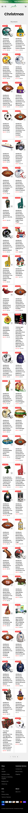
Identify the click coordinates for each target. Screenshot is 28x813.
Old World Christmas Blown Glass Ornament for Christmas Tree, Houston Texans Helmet (7, 679)
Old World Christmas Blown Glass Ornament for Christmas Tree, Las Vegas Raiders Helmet (7, 370)
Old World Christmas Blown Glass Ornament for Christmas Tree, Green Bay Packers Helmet (7, 71)
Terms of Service (6, 797)
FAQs (3, 792)
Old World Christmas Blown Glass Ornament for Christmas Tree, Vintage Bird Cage (20, 537)
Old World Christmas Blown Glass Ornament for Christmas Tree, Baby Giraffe (7, 398)
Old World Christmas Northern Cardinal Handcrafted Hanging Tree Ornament (7, 303)
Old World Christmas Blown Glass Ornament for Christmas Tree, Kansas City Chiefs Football (7, 100)
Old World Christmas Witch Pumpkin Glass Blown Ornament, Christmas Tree (20, 706)
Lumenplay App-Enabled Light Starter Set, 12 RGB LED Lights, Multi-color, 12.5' (20, 621)
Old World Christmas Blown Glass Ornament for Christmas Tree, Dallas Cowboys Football (20, 303)
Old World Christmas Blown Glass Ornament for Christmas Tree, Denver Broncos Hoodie (20, 679)
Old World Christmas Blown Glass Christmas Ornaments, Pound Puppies (20, 398)
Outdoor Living (5, 774)
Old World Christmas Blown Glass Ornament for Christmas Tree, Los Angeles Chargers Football (7, 186)
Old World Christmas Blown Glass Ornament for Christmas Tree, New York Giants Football (7, 594)
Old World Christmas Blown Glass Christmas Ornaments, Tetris (19, 508)
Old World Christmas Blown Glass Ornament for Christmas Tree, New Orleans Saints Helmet (7, 425)
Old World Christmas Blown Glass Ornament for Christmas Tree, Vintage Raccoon (7, 707)
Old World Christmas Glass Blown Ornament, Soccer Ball (6, 127)
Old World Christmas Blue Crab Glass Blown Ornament (7, 452)
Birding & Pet (5, 781)
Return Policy (19, 771)
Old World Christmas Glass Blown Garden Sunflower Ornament (6, 331)
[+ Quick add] (11, 34)
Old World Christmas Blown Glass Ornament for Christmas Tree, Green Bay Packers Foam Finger (7, 274)
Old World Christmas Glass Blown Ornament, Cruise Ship (6, 157)
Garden (4, 771)
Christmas (4, 784)
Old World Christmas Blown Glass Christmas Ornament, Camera (19, 158)
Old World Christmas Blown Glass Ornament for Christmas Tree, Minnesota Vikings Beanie (20, 100)
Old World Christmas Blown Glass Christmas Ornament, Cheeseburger (20, 424)
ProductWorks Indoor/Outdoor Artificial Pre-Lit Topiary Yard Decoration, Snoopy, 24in (7, 481)
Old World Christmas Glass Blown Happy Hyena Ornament (7, 564)
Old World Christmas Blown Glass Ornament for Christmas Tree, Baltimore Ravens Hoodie (20, 370)
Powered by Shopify (18, 808)
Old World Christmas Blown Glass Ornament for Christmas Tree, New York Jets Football (20, 453)
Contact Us (19, 769)
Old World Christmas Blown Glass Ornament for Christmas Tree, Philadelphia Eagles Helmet (7, 43)
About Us (18, 792)
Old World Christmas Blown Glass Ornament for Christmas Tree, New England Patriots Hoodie (20, 649)
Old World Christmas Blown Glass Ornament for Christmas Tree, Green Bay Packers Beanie (20, 43)
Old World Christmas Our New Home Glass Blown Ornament (20, 272)
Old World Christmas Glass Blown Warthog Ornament (19, 592)
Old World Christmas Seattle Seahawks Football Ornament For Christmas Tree (7, 537)
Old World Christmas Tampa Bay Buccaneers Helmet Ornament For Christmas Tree (20, 565)
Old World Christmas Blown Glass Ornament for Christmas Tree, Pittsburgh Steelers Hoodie (7, 508)
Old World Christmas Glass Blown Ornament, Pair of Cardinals (7, 621)
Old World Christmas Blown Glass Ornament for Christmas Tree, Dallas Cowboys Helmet (20, 71)
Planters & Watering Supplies (7, 777)
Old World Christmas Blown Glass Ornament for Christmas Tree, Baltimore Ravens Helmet (7, 245)
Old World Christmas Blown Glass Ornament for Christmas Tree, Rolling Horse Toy (20, 245)
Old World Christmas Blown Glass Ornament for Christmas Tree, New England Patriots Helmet (20, 185)
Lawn (3, 769)
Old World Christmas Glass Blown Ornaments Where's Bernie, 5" (7, 214)
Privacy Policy (5, 794)
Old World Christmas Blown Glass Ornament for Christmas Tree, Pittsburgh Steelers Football (7, 649)
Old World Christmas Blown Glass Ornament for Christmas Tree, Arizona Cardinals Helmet (20, 736)
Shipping (18, 774)
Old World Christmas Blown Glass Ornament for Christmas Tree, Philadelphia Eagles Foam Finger (20, 216)
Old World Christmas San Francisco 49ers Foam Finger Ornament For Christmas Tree (20, 481)
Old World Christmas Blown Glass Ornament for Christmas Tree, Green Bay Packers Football (20, 129)
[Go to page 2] (17, 756)
